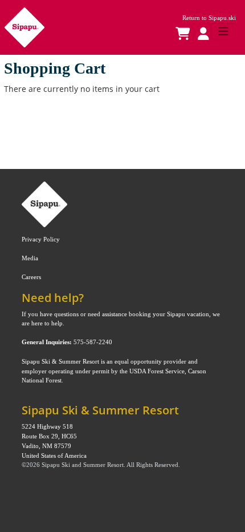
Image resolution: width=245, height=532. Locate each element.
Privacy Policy (41, 239)
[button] (201, 34)
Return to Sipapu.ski (209, 17)
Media (30, 258)
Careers (31, 276)
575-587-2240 (93, 341)
